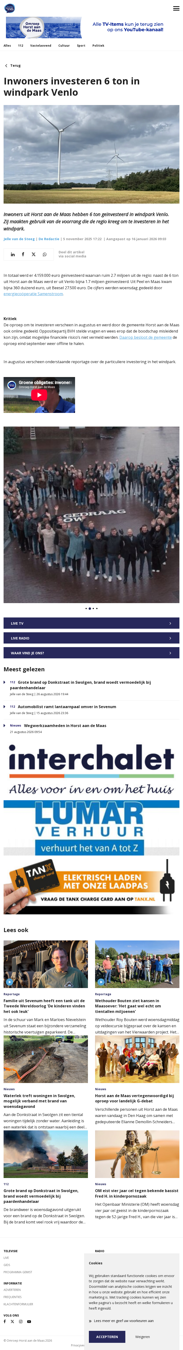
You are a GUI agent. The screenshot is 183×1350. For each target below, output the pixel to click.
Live (6, 1258)
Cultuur (64, 46)
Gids (7, 1265)
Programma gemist (18, 1272)
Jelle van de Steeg (19, 239)
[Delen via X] (33, 254)
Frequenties (12, 1297)
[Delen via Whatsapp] (44, 254)
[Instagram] (20, 1322)
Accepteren (107, 1336)
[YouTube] (29, 1322)
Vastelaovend (40, 46)
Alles (7, 46)
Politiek (98, 46)
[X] (12, 1322)
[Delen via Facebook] (23, 254)
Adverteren (12, 1290)
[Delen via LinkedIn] (12, 254)
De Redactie (49, 239)
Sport (81, 46)
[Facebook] (5, 1322)
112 (20, 46)
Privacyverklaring (82, 1345)
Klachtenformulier (18, 1304)
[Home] (46, 8)
